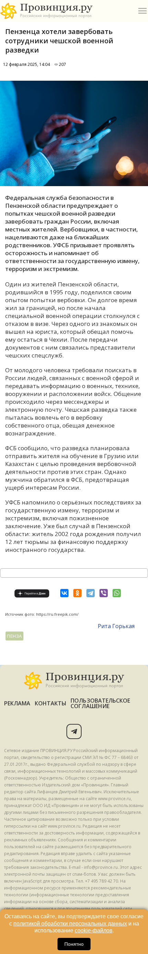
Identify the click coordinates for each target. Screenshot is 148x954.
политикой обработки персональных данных (70, 924)
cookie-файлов (94, 930)
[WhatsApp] (117, 593)
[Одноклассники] (77, 593)
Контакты (51, 703)
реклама (17, 703)
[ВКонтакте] (64, 593)
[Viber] (103, 593)
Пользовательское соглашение (100, 703)
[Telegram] (90, 593)
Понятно (74, 944)
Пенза (14, 636)
